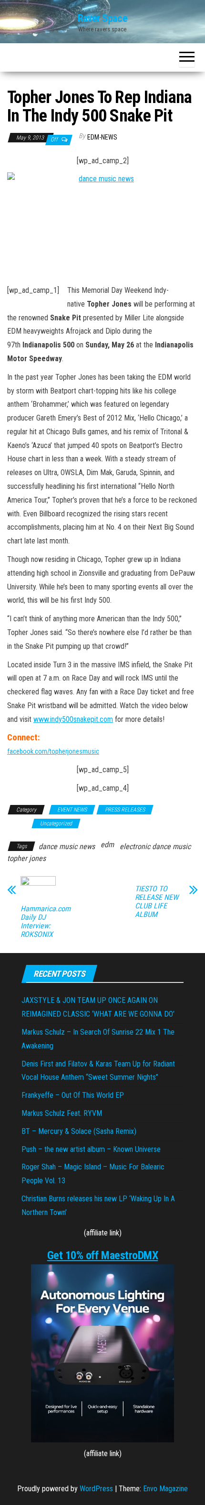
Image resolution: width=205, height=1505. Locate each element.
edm (107, 844)
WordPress (96, 1488)
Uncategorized (56, 823)
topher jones (26, 858)
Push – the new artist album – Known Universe (91, 1149)
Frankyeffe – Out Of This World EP (72, 1095)
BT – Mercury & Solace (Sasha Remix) (78, 1131)
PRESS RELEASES (125, 809)
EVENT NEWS (72, 809)
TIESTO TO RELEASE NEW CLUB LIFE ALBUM (156, 902)
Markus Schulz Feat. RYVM (61, 1113)
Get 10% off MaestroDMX (102, 1255)
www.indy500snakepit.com (73, 719)
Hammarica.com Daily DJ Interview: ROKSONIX (45, 922)
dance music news (67, 846)
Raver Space (102, 18)
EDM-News (102, 137)
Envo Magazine (165, 1488)
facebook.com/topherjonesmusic (53, 751)
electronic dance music (155, 846)
